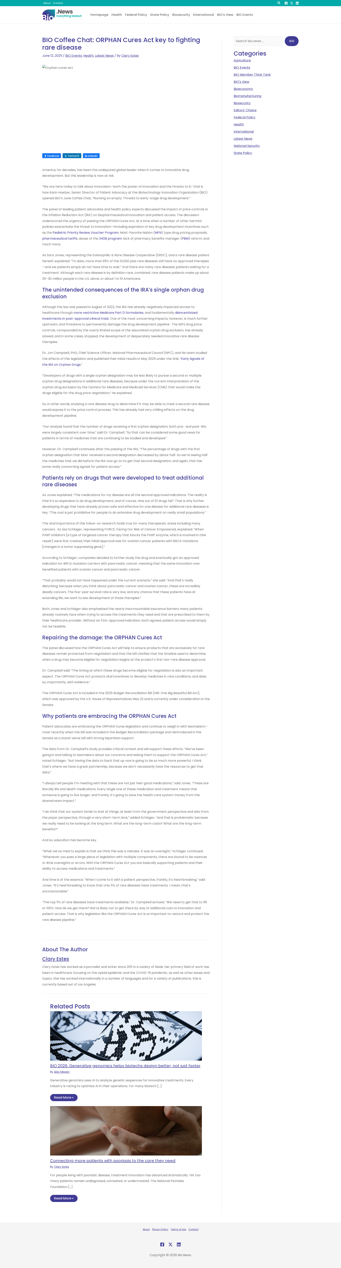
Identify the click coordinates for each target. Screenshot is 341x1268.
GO (291, 41)
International (244, 131)
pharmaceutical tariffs (59, 238)
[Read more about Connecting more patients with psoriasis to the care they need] (126, 1130)
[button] (279, 3)
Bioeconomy (243, 89)
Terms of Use (178, 1229)
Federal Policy (244, 117)
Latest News (104, 55)
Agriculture (242, 60)
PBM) (186, 238)
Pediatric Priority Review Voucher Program (86, 232)
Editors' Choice (245, 110)
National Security (247, 146)
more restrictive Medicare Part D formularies (108, 312)
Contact (193, 1229)
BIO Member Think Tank (252, 74)
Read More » (64, 1097)
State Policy (243, 153)
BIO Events (73, 55)
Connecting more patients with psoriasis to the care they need (112, 1160)
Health (88, 55)
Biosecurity (242, 103)
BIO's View (241, 81)
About (146, 1229)
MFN (158, 232)
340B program (110, 238)
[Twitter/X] (291, 3)
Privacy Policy (160, 1229)
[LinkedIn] (297, 3)
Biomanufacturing (247, 96)
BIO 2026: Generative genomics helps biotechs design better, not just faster (125, 1066)
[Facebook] (286, 3)
